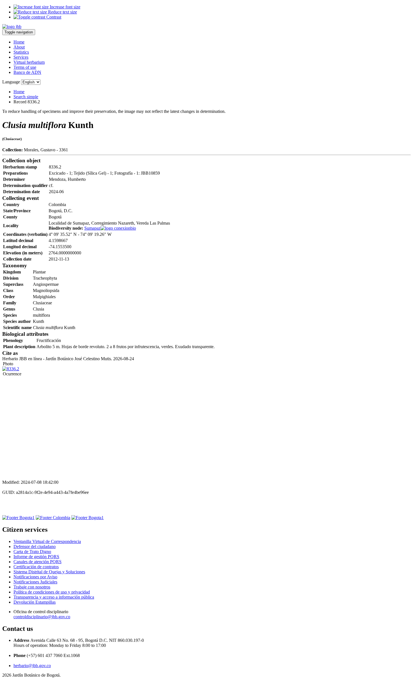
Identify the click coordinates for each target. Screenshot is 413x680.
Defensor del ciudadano (34, 546)
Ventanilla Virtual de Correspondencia (47, 541)
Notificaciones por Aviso (35, 576)
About (19, 47)
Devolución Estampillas (34, 602)
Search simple (25, 96)
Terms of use (24, 67)
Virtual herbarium (29, 62)
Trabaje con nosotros (31, 587)
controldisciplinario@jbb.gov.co (41, 616)
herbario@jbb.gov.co (32, 665)
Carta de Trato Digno (32, 551)
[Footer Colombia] (53, 517)
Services (20, 57)
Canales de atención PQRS (37, 561)
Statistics (21, 52)
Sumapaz (92, 228)
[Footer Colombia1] (87, 517)
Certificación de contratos (36, 566)
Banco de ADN (27, 72)
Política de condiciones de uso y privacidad (51, 592)
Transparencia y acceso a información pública (53, 597)
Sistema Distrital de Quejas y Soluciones (49, 571)
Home (18, 42)
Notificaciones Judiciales (35, 581)
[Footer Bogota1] (18, 517)
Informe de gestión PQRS (36, 556)
